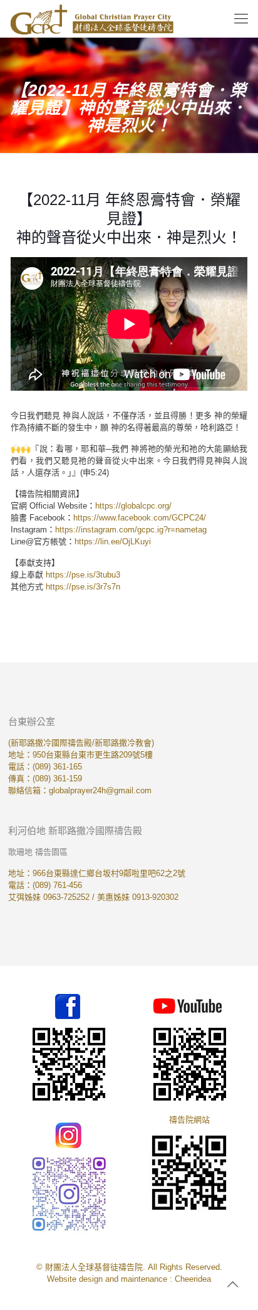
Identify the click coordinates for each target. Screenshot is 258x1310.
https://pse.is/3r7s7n (83, 586)
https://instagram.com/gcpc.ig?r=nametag (131, 529)
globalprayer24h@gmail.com (100, 790)
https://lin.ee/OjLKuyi (113, 541)
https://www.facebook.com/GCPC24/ (139, 517)
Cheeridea (193, 1279)
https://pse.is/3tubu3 (83, 574)
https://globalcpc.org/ (133, 505)
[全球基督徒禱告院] (91, 18)
